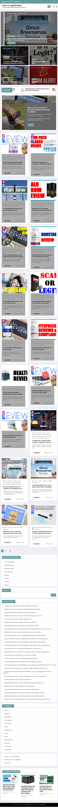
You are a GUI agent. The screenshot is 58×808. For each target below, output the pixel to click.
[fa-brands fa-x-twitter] (49, 1)
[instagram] (53, 1)
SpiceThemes (42, 804)
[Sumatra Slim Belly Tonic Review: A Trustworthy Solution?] (14, 420)
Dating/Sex (7, 713)
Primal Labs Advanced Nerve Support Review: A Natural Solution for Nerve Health (13, 393)
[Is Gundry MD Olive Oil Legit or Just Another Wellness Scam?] (14, 190)
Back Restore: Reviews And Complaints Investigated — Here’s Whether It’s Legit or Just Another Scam (28, 645)
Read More (7, 42)
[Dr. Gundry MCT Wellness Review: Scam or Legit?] (14, 329)
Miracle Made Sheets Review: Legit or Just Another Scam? (13, 302)
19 (10, 551)
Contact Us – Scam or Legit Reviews (13, 759)
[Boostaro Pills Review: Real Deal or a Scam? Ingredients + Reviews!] (43, 236)
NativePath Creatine (9, 565)
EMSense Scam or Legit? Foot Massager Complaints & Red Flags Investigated (13, 82)
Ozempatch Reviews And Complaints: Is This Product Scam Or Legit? (20, 655)
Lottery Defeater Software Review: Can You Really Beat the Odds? (42, 302)
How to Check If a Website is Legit (40, 62)
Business (34, 79)
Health (6, 726)
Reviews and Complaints (9, 158)
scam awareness (16, 58)
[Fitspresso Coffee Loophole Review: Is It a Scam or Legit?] (43, 329)
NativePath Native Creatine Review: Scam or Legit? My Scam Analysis (20, 89)
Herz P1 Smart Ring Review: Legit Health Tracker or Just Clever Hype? (13, 255)
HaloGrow (7, 575)
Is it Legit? (14, 56)
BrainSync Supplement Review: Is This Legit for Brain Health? (41, 391)
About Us (7, 585)
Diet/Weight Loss (8, 717)
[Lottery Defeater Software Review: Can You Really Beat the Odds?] (43, 283)
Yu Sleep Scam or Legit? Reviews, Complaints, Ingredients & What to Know (13, 62)
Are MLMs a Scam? (35, 82)
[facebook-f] (47, 1)
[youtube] (55, 1)
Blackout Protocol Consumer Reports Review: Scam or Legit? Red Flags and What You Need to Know (27, 699)
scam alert (10, 58)
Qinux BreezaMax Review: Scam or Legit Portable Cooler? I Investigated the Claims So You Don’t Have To (42, 486)
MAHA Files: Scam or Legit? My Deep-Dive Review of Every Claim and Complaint (23, 39)
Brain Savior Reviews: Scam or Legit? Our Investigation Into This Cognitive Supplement (24, 696)
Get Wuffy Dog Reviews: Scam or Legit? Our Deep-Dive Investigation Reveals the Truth (24, 682)
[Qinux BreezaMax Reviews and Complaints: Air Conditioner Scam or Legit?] (14, 468)
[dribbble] (51, 1)
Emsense (7, 578)
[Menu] (49, 6)
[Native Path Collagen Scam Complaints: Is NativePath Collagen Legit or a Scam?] (43, 143)
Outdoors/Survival (9, 740)
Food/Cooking (8, 723)
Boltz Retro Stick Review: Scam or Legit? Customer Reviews (18, 679)
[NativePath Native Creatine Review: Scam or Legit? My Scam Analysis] (14, 143)
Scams (15, 79)
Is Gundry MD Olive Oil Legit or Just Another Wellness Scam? (13, 209)
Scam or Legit (6, 56)
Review (17, 56)
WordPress (27, 804)
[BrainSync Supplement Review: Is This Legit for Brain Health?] (43, 375)
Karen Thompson (7, 48)
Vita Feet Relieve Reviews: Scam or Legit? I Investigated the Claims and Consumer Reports (25, 676)
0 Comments (12, 159)
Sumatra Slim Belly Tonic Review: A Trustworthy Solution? (13, 436)
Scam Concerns (48, 436)
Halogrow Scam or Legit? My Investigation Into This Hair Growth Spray (41, 209)
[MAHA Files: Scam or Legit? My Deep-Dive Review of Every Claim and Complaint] (14, 514)
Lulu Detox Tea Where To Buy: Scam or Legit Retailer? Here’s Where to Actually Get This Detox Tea (26, 638)
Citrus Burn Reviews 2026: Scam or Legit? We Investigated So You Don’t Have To (23, 648)
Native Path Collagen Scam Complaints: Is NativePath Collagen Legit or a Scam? (42, 163)
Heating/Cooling (8, 730)
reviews (50, 527)
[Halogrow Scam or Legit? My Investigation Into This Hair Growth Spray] (43, 190)
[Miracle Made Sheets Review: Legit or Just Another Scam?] (14, 283)
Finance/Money (8, 720)
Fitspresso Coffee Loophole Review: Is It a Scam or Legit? (42, 348)
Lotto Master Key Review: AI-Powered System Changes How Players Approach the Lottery (25, 692)
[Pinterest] (32, 135)
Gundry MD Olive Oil (9, 572)
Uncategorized (7, 36)
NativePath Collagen (9, 568)
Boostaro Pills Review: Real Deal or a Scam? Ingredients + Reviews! (42, 255)
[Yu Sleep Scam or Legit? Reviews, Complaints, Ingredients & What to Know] (43, 420)
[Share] (32, 141)
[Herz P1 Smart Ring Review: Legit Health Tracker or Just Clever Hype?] (14, 236)
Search (6, 590)
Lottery (6, 736)
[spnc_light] (56, 7)
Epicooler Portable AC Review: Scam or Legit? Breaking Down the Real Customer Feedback (42, 532)
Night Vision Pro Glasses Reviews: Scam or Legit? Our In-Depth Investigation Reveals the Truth (26, 668)
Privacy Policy (8, 763)
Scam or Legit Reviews (12, 5)
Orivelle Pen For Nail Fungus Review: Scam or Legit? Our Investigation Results (22, 689)
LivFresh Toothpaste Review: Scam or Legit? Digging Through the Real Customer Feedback (25, 642)
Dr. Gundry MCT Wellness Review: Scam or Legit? (12, 348)
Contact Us (7, 581)
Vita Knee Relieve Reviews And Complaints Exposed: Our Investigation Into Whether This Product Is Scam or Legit (30, 665)
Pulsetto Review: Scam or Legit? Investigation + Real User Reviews (19, 686)
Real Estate (7, 743)
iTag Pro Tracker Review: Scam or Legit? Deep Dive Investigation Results (21, 658)
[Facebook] (32, 138)
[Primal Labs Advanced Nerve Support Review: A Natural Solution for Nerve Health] (14, 375)
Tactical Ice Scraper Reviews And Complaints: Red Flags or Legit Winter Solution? (23, 661)
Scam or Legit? (10, 59)
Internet (33, 59)
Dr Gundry (18, 202)
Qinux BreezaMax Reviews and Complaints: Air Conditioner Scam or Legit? (13, 487)
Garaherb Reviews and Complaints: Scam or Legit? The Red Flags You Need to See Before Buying (27, 652)
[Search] (54, 7)
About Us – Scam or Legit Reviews (12, 756)
